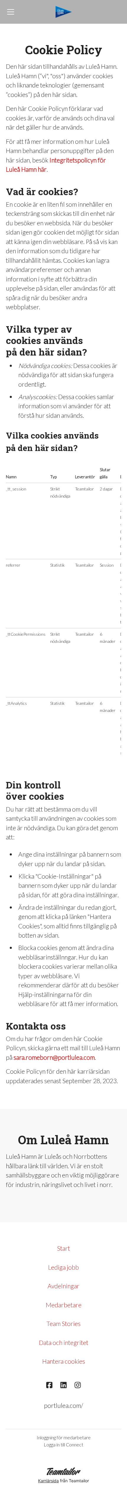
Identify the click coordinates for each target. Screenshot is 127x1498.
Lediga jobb (63, 1267)
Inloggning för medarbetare (64, 1437)
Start (63, 1248)
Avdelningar (63, 1286)
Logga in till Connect (63, 1444)
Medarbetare (64, 1305)
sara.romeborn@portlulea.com (54, 1057)
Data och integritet (63, 1342)
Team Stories (63, 1323)
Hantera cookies (63, 1361)
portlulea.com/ (63, 1405)
